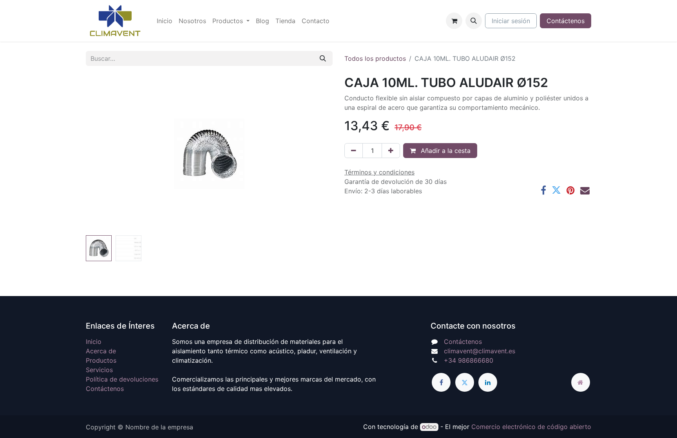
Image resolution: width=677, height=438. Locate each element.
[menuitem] (165, 21)
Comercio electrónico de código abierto (531, 427)
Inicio (93, 341)
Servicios (99, 370)
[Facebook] (543, 190)
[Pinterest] (571, 190)
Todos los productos (375, 58)
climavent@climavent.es (479, 351)
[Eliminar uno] (353, 150)
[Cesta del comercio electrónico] (454, 21)
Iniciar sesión (511, 21)
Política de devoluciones (122, 379)
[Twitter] (556, 190)
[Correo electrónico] (585, 190)
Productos (101, 360)
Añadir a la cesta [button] (445, 150)
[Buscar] (323, 58)
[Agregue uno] (391, 150)
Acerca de (101, 351)
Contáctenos (566, 21)
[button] (473, 21)
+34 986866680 (468, 360)
